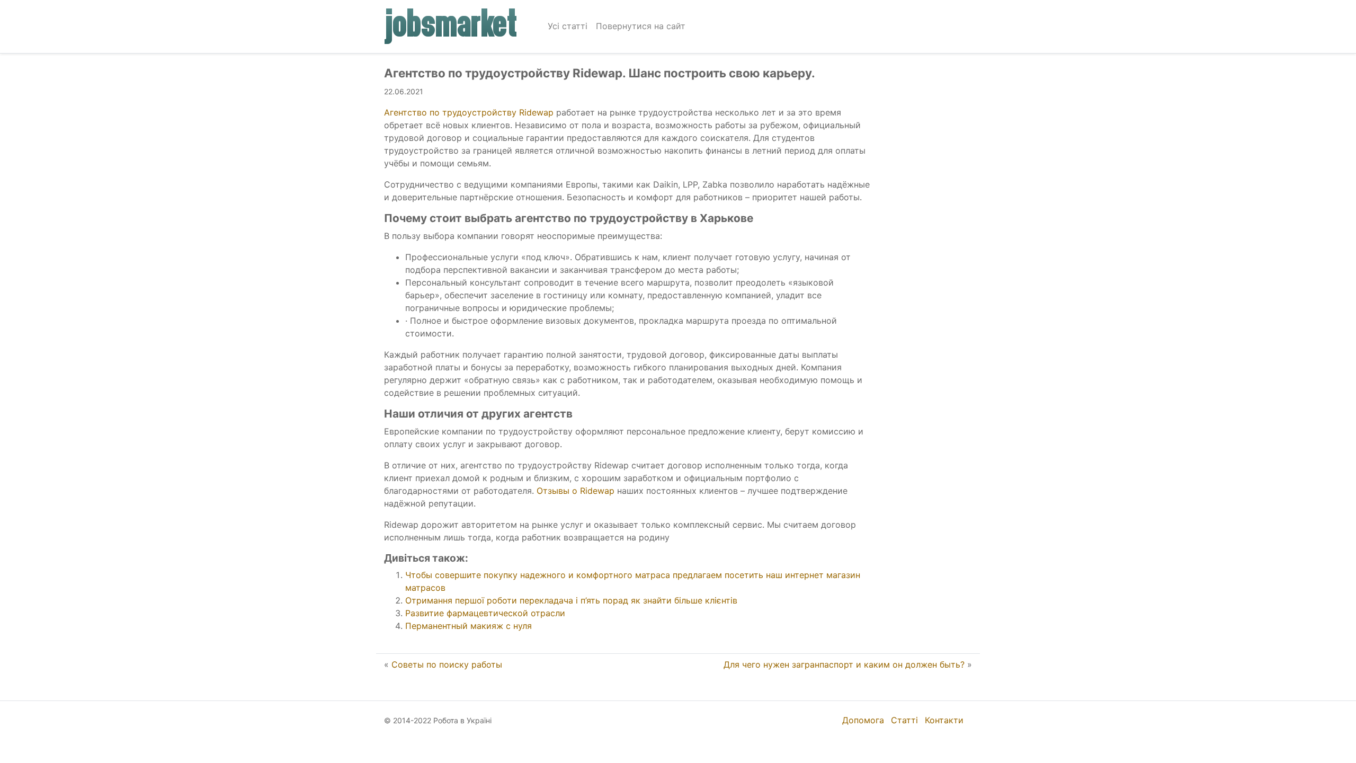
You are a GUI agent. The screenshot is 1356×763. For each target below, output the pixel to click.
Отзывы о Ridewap (575, 490)
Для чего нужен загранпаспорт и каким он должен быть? (844, 664)
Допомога (863, 720)
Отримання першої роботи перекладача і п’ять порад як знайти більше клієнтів (571, 600)
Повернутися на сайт (640, 26)
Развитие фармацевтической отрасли (485, 613)
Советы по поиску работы (446, 664)
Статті (904, 720)
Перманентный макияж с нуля (468, 625)
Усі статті (567, 26)
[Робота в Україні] (451, 26)
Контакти (944, 720)
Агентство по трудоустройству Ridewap (469, 112)
